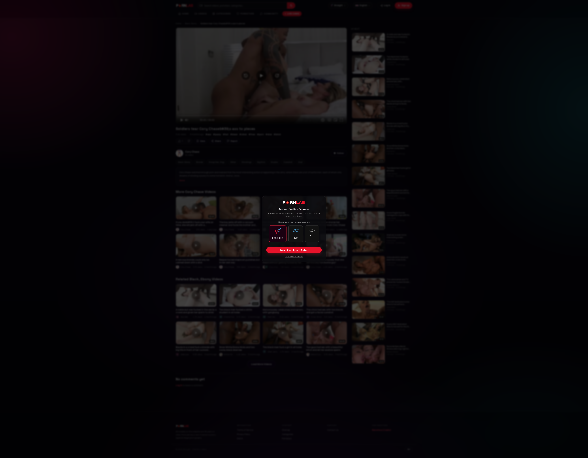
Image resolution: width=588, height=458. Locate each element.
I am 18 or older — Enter (294, 250)
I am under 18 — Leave (294, 256)
